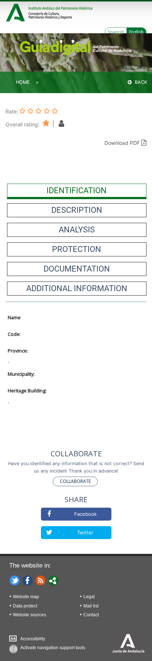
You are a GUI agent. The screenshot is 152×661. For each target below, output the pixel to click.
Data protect (25, 606)
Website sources (29, 614)
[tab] (76, 191)
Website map (26, 596)
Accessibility (32, 638)
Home (23, 82)
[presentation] (76, 191)
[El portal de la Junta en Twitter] (14, 580)
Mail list (91, 606)
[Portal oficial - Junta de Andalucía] (17, 11)
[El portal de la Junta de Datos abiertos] (53, 580)
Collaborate (75, 481)
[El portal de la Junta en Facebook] (27, 580)
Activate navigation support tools (52, 647)
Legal (89, 596)
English (136, 32)
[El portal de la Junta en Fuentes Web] (40, 580)
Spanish (116, 32)
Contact (91, 614)
